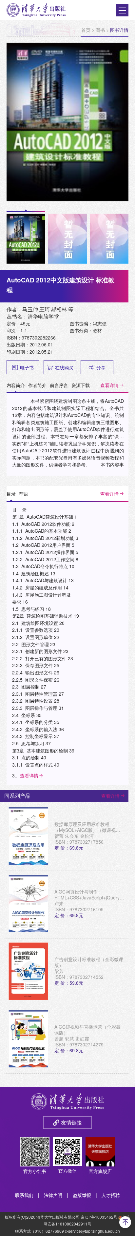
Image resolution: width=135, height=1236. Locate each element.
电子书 (27, 367)
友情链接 (71, 1122)
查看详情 (109, 385)
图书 (100, 30)
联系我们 (24, 1195)
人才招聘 (111, 1195)
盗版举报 (82, 1195)
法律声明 (53, 1195)
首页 (85, 30)
